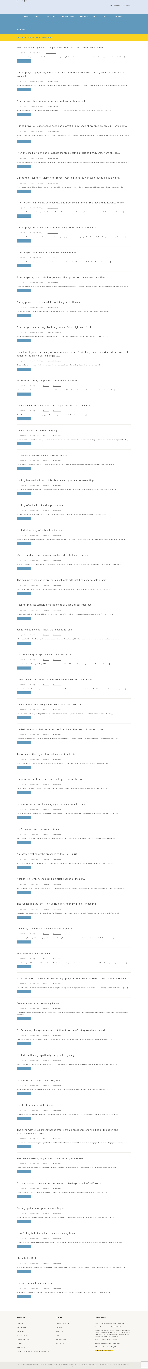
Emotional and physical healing (34, 953)
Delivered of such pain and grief (35, 1283)
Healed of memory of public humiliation (39, 530)
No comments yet (57, 386)
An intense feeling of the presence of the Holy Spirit (47, 854)
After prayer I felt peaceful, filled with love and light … (48, 252)
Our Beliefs (20, 1331)
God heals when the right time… (35, 1105)
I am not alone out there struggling (37, 430)
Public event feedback (53, 131)
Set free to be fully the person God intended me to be (47, 380)
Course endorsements (51, 53)
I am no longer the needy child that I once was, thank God (50, 704)
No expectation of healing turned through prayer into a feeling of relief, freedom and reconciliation (73, 978)
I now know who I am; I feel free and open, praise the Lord (50, 779)
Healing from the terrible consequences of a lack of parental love (54, 604)
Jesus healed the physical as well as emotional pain (46, 754)
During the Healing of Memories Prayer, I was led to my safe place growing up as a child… (68, 177)
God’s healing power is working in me (38, 829)
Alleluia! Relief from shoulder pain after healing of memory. (51, 878)
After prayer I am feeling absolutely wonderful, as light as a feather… (56, 327)
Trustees (19, 1343)
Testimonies (84, 17)
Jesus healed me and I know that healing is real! (44, 629)
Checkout (126, 6)
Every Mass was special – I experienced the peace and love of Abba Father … (61, 47)
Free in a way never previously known (38, 1003)
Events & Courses (68, 17)
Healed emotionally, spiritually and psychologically (45, 1055)
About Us (20, 1323)
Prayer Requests (51, 17)
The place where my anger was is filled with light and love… (51, 1158)
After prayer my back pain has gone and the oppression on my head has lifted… (62, 277)
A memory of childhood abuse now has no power (44, 928)
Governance (21, 1347)
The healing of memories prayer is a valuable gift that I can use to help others (61, 580)
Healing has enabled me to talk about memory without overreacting (55, 480)
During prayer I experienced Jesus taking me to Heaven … (50, 302)
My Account (115, 6)
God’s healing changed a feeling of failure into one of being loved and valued (61, 1030)
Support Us (59, 1331)
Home (26, 17)
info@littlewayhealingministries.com (112, 1323)
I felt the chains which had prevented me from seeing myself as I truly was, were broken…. (68, 152)
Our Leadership (22, 1327)
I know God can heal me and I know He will (42, 455)
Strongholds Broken (28, 1258)
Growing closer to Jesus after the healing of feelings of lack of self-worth (59, 1183)
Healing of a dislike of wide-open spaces (40, 505)
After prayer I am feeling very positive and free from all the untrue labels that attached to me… (71, 202)
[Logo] (35, 1)
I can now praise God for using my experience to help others (51, 804)
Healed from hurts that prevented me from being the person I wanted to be (60, 729)
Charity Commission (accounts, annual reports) (33, 1351)
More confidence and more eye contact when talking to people (52, 555)
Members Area (61, 1339)
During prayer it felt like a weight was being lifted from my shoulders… (57, 227)
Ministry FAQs (22, 1335)
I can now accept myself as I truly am (38, 1080)
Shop (95, 17)
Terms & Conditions (62, 1323)
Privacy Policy (61, 1327)
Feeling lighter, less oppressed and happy (40, 1208)
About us (37, 17)
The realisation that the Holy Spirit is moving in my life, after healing (56, 903)
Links (58, 1335)
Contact (104, 17)
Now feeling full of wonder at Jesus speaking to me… (47, 1233)
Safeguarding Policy (23, 1339)
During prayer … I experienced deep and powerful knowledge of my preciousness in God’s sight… (72, 125)
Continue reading (23, 61)
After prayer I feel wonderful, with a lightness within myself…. (52, 101)
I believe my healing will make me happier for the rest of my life (53, 405)
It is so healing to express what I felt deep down (44, 654)
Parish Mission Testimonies (54, 332)
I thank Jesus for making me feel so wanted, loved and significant (54, 679)
